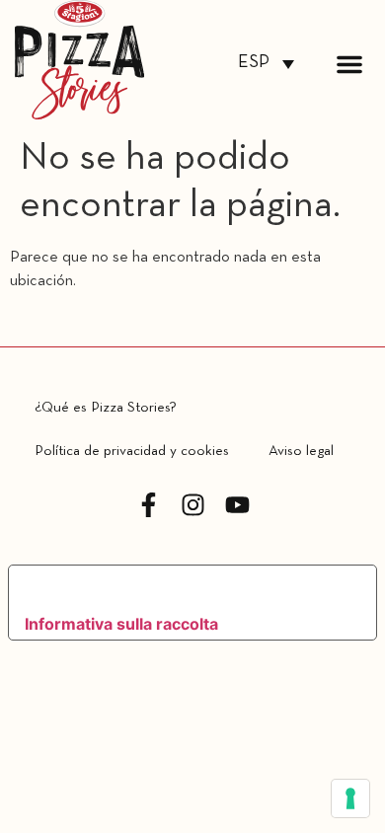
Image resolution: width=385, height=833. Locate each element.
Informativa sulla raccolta (121, 624)
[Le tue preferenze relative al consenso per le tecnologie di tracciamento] (350, 798)
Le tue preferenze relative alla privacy (176, 587)
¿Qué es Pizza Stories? (106, 408)
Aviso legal (301, 451)
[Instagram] (193, 504)
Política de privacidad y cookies (132, 451)
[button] (349, 64)
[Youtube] (237, 504)
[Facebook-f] (148, 504)
